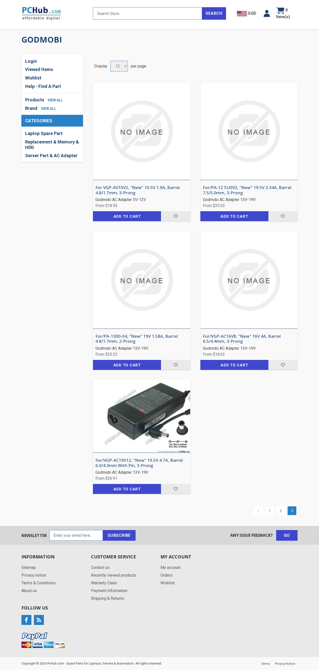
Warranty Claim (104, 583)
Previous (258, 510)
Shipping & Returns (107, 598)
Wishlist (167, 583)
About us (29, 590)
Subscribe (119, 535)
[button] (267, 13)
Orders (166, 575)
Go (287, 535)
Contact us (100, 567)
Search (214, 13)
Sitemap (28, 567)
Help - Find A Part (43, 86)
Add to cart (127, 216)
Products (34, 99)
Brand (31, 108)
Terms (265, 664)
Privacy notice (33, 575)
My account (170, 567)
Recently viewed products (113, 575)
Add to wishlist (175, 216)
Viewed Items (39, 69)
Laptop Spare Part (44, 133)
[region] (52, 144)
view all (55, 100)
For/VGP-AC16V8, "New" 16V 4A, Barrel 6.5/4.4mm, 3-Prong (242, 339)
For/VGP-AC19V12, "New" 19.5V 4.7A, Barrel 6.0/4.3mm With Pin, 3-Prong (139, 463)
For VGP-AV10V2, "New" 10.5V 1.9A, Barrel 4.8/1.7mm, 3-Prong (137, 190)
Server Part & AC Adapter (51, 155)
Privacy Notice (285, 664)
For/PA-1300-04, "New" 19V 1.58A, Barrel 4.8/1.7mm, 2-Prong (136, 339)
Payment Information (109, 590)
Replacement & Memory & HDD (52, 144)
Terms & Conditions (38, 583)
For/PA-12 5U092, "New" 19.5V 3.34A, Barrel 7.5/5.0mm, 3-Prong (247, 190)
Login (31, 61)
